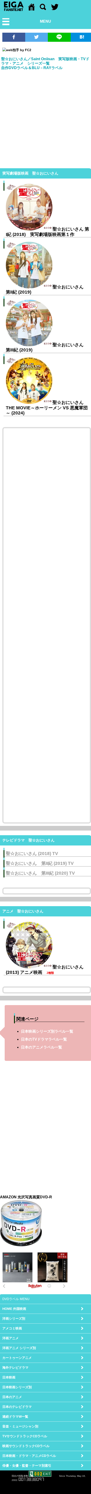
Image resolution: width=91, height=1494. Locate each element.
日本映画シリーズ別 (17, 1387)
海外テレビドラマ (15, 1367)
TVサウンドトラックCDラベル (24, 1436)
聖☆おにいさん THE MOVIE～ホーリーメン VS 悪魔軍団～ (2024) (47, 407)
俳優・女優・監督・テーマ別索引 (26, 1465)
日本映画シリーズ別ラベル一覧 (47, 1031)
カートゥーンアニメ (17, 1358)
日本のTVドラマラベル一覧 (44, 1039)
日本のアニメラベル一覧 (41, 1047)
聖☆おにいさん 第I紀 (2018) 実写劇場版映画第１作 (47, 232)
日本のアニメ (12, 1397)
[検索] (43, 9)
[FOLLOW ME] (55, 9)
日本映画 (8, 1377)
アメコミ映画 (12, 1328)
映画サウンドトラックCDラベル (25, 1446)
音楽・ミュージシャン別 (20, 1426)
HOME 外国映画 (14, 1309)
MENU (45, 21)
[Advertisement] (45, 118)
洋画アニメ (10, 1338)
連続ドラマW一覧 (15, 1416)
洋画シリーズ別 (13, 1318)
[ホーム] (31, 9)
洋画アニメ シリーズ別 (19, 1348)
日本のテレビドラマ (17, 1407)
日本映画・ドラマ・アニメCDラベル (29, 1456)
